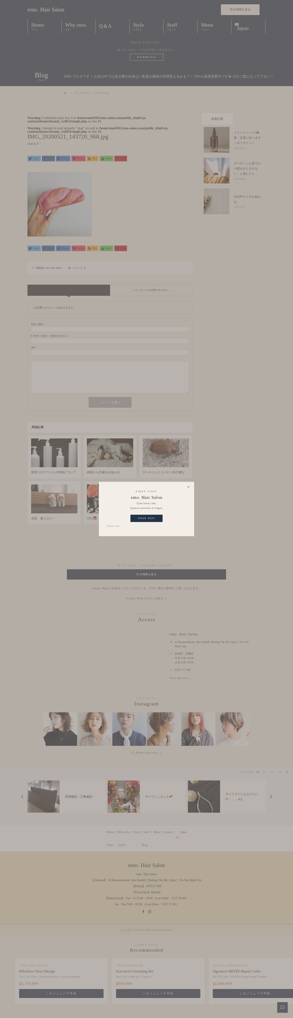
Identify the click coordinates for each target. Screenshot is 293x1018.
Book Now (146, 518)
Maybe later (113, 526)
